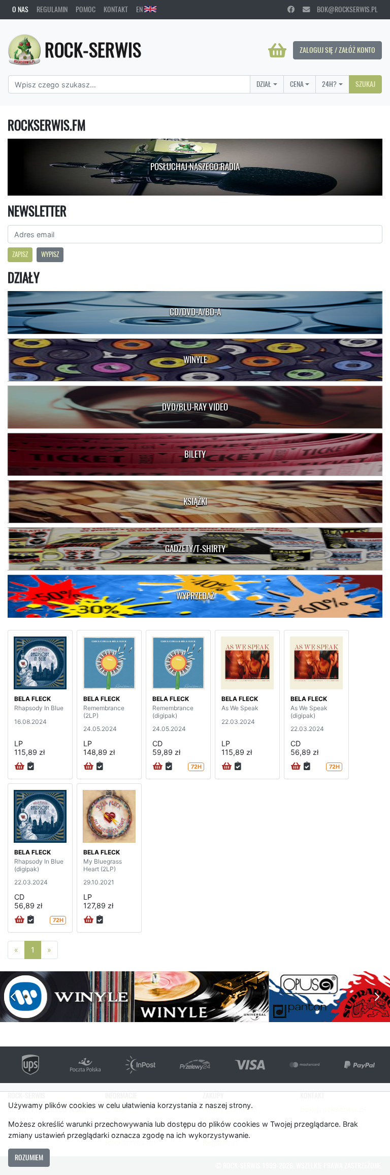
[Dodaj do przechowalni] (31, 766)
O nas (20, 9)
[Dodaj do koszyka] (19, 766)
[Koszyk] (277, 50)
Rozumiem (29, 1157)
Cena (297, 84)
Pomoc (85, 9)
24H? (329, 84)
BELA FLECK (32, 699)
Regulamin (52, 9)
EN (140, 9)
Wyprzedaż (195, 596)
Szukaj (365, 84)
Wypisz (50, 254)
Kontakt (116, 9)
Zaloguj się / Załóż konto (337, 50)
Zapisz (20, 254)
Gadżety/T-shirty (195, 549)
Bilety (195, 454)
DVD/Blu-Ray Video (195, 407)
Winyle (195, 360)
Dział (263, 84)
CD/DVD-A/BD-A (195, 312)
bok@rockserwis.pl (344, 9)
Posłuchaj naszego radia (195, 167)
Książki (195, 501)
